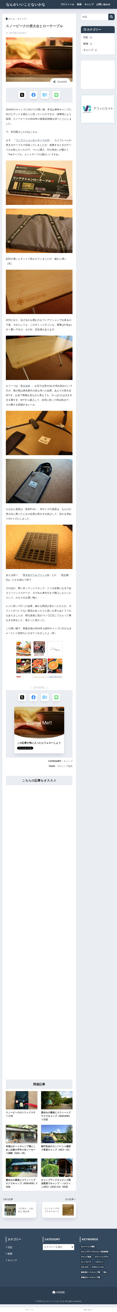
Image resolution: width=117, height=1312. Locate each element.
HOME (60, 1292)
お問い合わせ (103, 4)
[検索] (111, 17)
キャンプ (89, 4)
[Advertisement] (39, 930)
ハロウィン (99, 1262)
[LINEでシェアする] (56, 95)
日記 (87, 37)
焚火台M (25, 386)
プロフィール (67, 4)
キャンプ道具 (65, 766)
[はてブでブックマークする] (45, 95)
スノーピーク (86, 1262)
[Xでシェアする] (22, 95)
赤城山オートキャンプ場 (90, 1277)
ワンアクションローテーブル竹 (33, 140)
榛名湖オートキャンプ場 (90, 1272)
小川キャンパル (98, 1267)
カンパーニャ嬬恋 (88, 1247)
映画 (79, 4)
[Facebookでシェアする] (33, 95)
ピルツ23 (84, 1267)
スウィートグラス (102, 1257)
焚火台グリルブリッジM (36, 575)
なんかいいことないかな (25, 4)
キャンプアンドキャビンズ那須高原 (94, 1252)
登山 (105, 1272)
